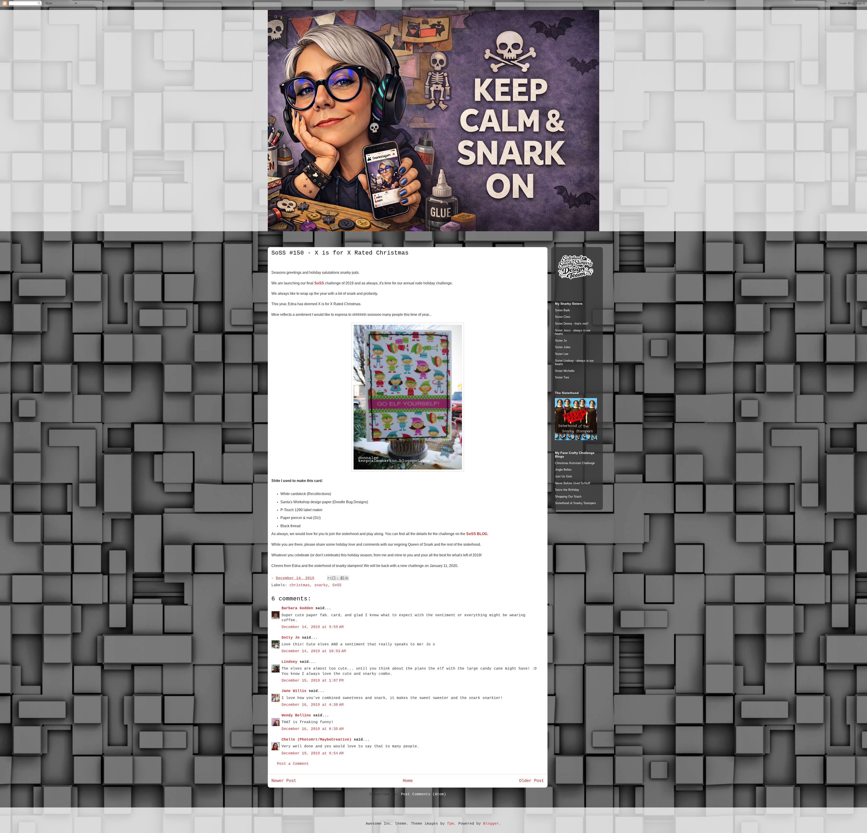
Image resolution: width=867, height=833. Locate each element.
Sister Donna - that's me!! (571, 323)
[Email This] (329, 578)
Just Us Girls (563, 476)
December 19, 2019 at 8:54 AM (313, 753)
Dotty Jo (291, 638)
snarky (321, 585)
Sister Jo (561, 340)
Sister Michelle (564, 371)
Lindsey (289, 662)
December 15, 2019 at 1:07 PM (313, 681)
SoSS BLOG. (477, 534)
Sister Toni (562, 377)
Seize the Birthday (567, 489)
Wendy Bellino (296, 715)
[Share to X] (338, 578)
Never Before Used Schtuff (572, 483)
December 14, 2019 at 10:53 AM (314, 651)
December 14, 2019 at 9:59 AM (313, 627)
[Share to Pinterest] (346, 578)
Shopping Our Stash (568, 496)
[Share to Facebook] (342, 578)
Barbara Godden (297, 608)
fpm (450, 824)
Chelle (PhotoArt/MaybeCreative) (317, 740)
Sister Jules (563, 347)
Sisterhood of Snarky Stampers (575, 503)
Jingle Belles (563, 469)
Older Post (531, 780)
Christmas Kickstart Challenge (575, 463)
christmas (299, 585)
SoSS (319, 283)
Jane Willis (294, 691)
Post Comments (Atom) (423, 794)
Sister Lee (561, 354)
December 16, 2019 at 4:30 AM (313, 705)
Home (408, 780)
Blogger (491, 824)
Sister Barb (562, 310)
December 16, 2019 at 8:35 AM (313, 729)
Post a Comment (293, 764)
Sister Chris (562, 317)
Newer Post (283, 780)
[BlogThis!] (333, 578)
